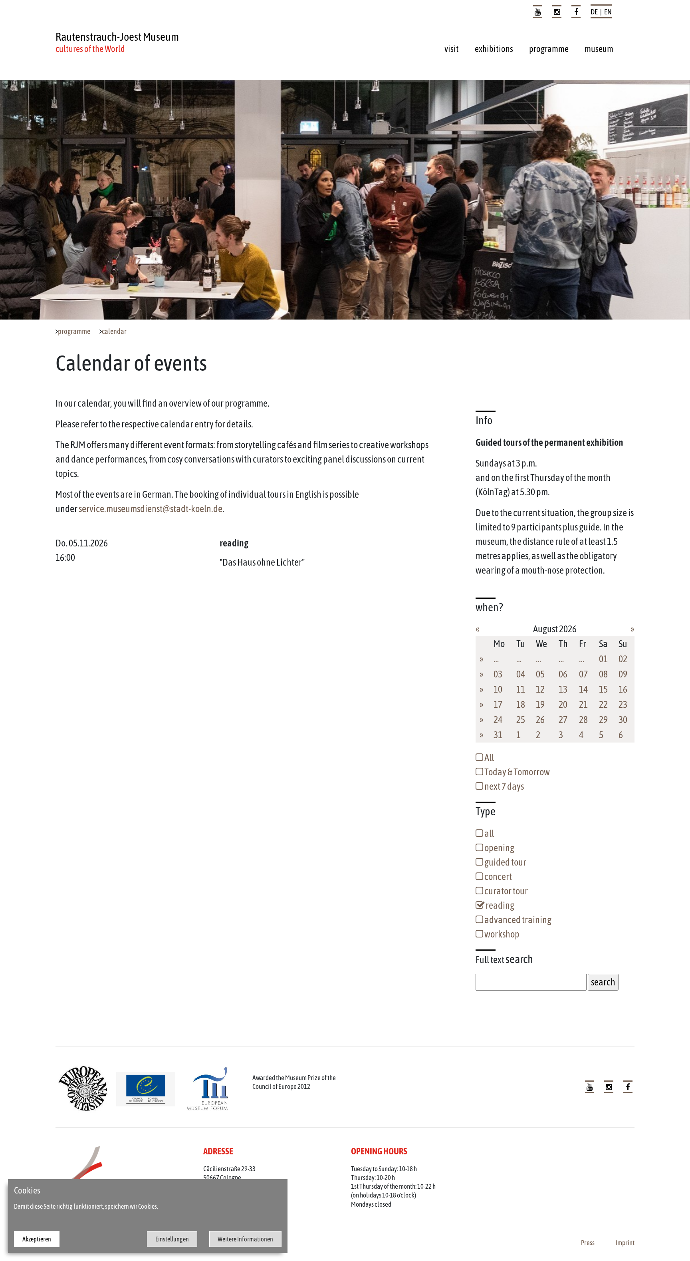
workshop (501, 934)
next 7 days (503, 786)
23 (623, 704)
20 (563, 704)
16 (623, 689)
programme (549, 49)
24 (498, 719)
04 (520, 674)
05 (540, 674)
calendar (114, 331)
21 (583, 704)
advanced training (517, 919)
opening (498, 847)
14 (583, 689)
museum (599, 49)
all (488, 833)
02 (623, 658)
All (488, 757)
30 (623, 719)
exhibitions (494, 49)
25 (520, 719)
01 (603, 658)
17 (498, 704)
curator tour (505, 891)
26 (540, 719)
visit (451, 49)
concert (497, 876)
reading (499, 905)
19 (540, 704)
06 (563, 674)
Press (588, 1243)
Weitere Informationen (245, 1239)
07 (583, 674)
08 (603, 674)
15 (603, 689)
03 (498, 674)
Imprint (625, 1243)
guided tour (504, 862)
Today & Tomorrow (516, 772)
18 (520, 704)
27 (563, 719)
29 (603, 719)
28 (583, 719)
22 (603, 704)
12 (540, 689)
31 (498, 734)
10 (498, 689)
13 (563, 689)
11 (520, 689)
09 (623, 674)
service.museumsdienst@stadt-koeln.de (150, 508)
